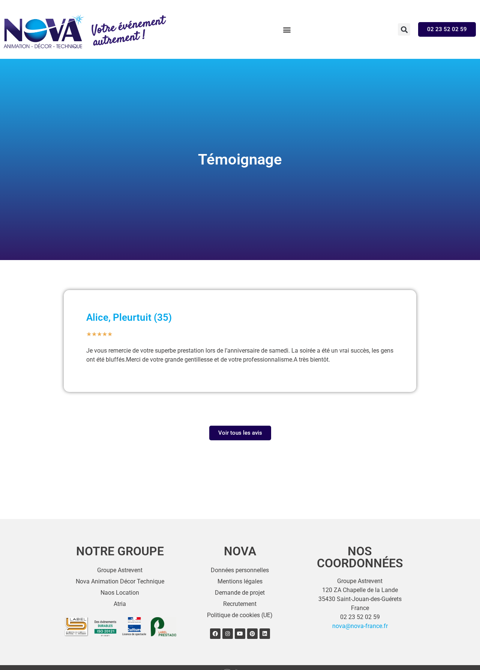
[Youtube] (240, 633)
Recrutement (239, 603)
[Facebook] (215, 633)
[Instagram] (227, 633)
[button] (286, 29)
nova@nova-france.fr (360, 626)
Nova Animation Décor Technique (120, 581)
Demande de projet (240, 592)
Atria (120, 603)
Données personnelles (240, 570)
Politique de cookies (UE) (240, 615)
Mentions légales (240, 581)
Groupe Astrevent (119, 570)
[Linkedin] (265, 633)
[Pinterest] (252, 633)
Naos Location (119, 592)
